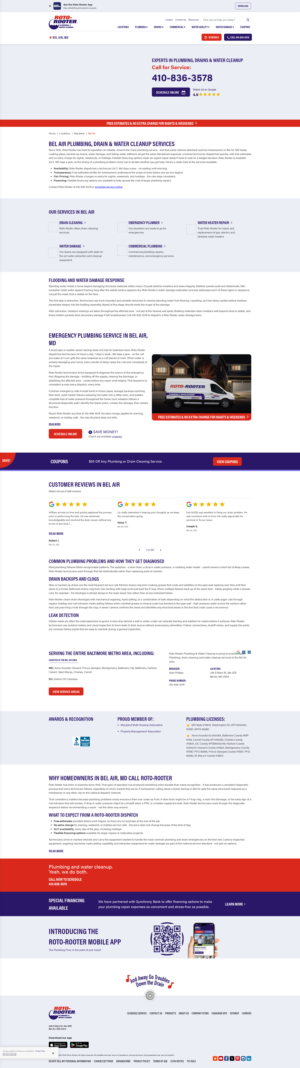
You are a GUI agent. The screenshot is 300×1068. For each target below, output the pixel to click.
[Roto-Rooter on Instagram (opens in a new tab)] (243, 1058)
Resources (194, 19)
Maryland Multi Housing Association (142, 725)
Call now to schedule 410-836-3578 (65, 881)
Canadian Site (219, 1013)
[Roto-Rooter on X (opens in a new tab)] (232, 1058)
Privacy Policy (142, 1061)
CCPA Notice (177, 1061)
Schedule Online (168, 92)
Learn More (234, 904)
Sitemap (234, 1013)
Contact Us (180, 19)
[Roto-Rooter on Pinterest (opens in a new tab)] (237, 1058)
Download (243, 6)
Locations (123, 27)
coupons (117, 436)
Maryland (79, 133)
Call (239, 37)
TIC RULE (191, 1061)
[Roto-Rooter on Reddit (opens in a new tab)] (215, 1058)
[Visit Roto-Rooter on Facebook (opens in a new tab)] (243, 652)
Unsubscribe (123, 1061)
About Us (184, 1013)
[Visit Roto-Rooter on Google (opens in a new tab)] (238, 652)
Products (170, 1013)
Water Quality (201, 27)
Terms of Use (160, 1061)
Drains (158, 27)
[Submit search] (248, 19)
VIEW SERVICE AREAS (66, 691)
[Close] (53, 1053)
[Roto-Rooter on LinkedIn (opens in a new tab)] (249, 1058)
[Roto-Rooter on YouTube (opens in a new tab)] (220, 1058)
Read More (55, 424)
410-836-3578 (182, 77)
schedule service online (108, 187)
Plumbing (141, 27)
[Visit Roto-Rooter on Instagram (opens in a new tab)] (249, 652)
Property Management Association (141, 731)
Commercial (177, 27)
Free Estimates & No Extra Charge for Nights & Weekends (150, 123)
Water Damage (225, 27)
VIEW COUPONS (227, 461)
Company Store (200, 1013)
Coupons (245, 27)
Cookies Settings (103, 1061)
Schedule (213, 37)
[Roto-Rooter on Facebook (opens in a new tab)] (226, 1058)
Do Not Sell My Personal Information (70, 1061)
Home (52, 133)
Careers (169, 19)
